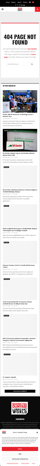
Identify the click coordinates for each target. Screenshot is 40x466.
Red (20, 454)
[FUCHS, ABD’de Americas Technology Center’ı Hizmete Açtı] (20, 101)
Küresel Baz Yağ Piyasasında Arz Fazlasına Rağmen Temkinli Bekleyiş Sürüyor (20, 191)
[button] (37, 432)
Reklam (13, 2)
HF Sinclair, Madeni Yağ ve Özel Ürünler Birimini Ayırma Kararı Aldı (18, 154)
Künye (33, 463)
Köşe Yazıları (7, 354)
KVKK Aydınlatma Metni (12, 463)
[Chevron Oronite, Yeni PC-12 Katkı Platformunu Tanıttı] (20, 252)
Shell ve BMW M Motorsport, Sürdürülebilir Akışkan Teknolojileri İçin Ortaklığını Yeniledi (20, 229)
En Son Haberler (9, 86)
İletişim (25, 2)
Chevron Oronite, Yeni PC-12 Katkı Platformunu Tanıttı (19, 266)
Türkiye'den (6, 279)
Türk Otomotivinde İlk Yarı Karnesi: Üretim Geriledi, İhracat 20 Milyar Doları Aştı (17, 303)
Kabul (20, 449)
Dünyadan (6, 91)
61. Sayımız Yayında (9, 377)
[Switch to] (30, 2)
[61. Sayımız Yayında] (20, 364)
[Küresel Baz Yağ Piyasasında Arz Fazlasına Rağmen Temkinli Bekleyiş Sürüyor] (20, 177)
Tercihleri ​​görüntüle (20, 459)
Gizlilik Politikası (25, 463)
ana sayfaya (32, 49)
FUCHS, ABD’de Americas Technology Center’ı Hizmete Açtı (18, 115)
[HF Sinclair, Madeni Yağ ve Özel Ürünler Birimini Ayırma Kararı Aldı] (20, 140)
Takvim (19, 2)
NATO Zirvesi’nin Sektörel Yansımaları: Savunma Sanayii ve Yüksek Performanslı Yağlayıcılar (19, 339)
